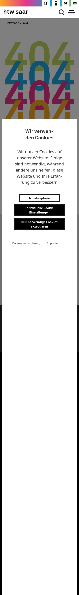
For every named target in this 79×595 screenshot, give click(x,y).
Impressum (54, 243)
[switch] (46, 3)
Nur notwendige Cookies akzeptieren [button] (39, 224)
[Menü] (71, 12)
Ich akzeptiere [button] (39, 198)
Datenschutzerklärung (26, 243)
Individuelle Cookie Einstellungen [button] (39, 210)
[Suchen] (60, 12)
